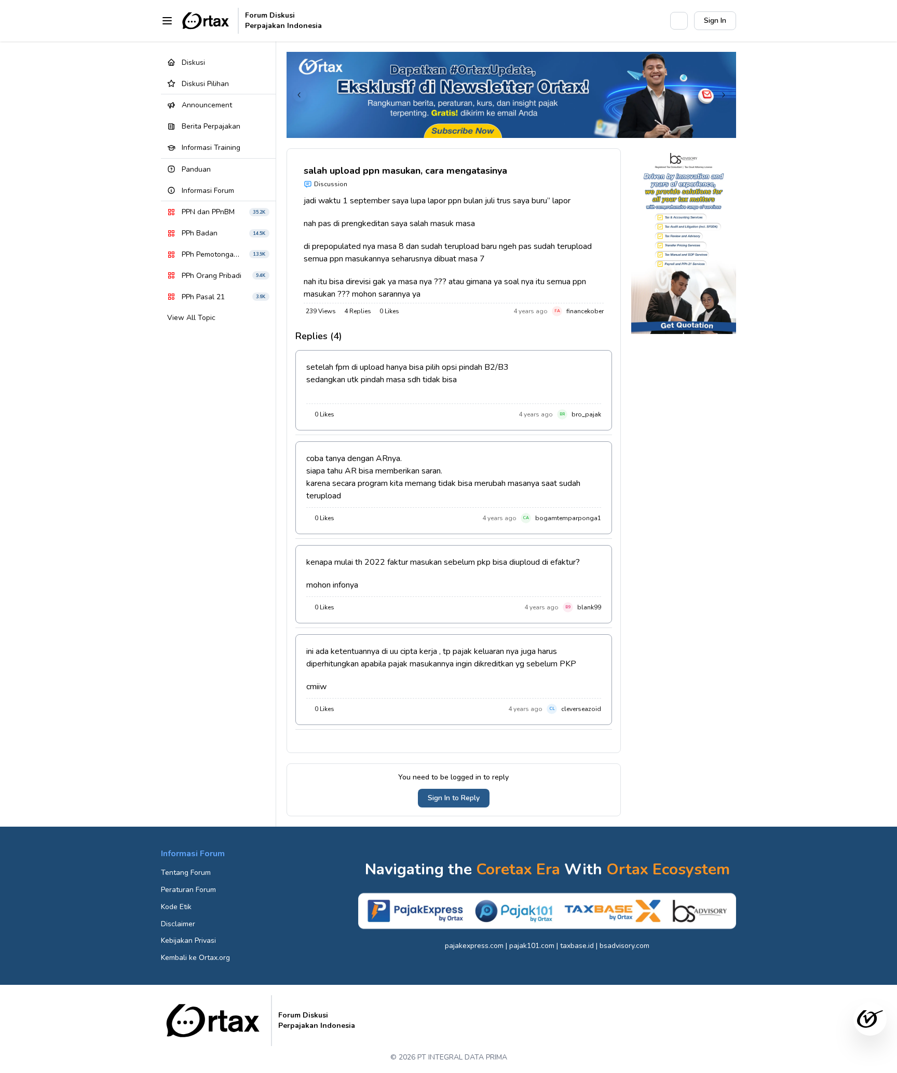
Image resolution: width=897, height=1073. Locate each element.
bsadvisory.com (624, 946)
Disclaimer (178, 924)
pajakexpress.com (474, 946)
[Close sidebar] (167, 21)
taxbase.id (577, 946)
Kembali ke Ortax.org (195, 958)
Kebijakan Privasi (188, 940)
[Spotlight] (656, 20)
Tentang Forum (186, 872)
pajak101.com (531, 946)
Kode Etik (176, 907)
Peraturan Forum (188, 890)
